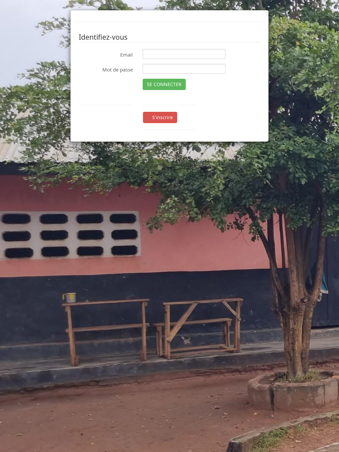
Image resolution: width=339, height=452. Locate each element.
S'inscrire (162, 117)
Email (126, 54)
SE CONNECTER (164, 84)
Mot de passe (117, 69)
